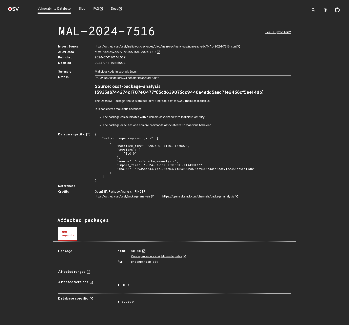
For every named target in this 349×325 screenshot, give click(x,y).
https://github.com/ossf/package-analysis (122, 197)
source (128, 302)
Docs (114, 9)
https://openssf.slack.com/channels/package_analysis (198, 197)
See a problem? (278, 32)
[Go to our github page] (337, 9)
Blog (82, 9)
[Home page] (13, 10)
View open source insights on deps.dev (156, 257)
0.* (126, 285)
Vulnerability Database (54, 9)
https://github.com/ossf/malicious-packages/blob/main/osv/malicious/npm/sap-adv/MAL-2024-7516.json (165, 47)
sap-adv (136, 251)
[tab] (67, 234)
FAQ (96, 9)
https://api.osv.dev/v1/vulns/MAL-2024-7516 (125, 52)
